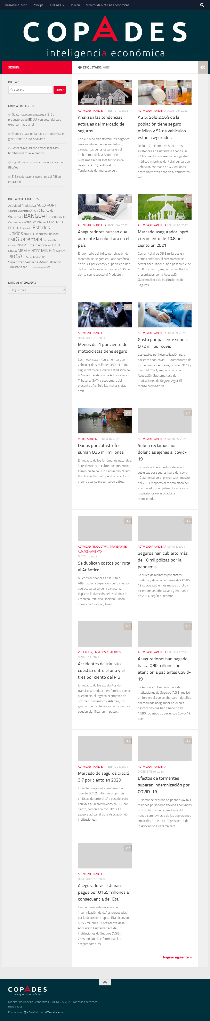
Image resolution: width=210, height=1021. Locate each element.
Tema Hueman (55, 1012)
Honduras (48, 240)
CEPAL (29, 222)
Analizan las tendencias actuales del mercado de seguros (101, 124)
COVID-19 (55, 222)
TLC (25, 267)
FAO (26, 234)
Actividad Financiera (92, 110)
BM (61, 216)
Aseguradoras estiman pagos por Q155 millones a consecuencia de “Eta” (103, 892)
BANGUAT (36, 215)
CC (64, 217)
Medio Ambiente (89, 439)
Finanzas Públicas (46, 234)
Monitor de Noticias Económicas (107, 5)
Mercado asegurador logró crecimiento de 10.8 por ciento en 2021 (163, 238)
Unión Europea (39, 267)
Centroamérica (16, 222)
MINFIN (48, 250)
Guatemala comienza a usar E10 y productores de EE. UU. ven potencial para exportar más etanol (34, 119)
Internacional (38, 245)
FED (31, 234)
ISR (49, 245)
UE (29, 267)
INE (55, 240)
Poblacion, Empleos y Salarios (99, 652)
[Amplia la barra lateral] (203, 67)
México (60, 251)
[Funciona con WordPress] (25, 1012)
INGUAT (22, 245)
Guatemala (29, 239)
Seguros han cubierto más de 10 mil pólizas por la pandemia (163, 560)
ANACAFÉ (34, 210)
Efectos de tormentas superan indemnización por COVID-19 (164, 785)
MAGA (12, 251)
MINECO (33, 251)
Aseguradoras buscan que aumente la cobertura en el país (103, 238)
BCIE (51, 217)
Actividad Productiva (92, 546)
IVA (54, 245)
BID (56, 217)
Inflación (12, 245)
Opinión (75, 5)
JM (58, 245)
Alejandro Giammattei (18, 211)
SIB (42, 257)
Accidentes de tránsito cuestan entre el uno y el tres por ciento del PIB (101, 670)
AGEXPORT (47, 205)
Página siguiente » (177, 957)
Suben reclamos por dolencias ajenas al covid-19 (162, 452)
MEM (22, 250)
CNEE (44, 222)
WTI (48, 267)
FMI (11, 239)
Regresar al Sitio (16, 5)
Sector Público (33, 257)
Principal (38, 5)
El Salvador (25, 228)
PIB (11, 256)
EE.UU (13, 228)
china (37, 222)
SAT (20, 256)
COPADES (57, 5)
